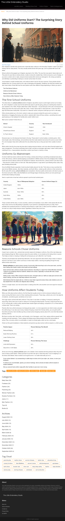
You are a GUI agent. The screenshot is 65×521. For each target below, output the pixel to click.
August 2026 (7, 417)
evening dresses (18, 470)
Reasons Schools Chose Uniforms (12, 93)
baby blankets (56, 466)
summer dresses (29, 460)
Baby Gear (6, 380)
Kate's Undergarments (56, 6)
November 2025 (8, 445)
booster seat (16, 466)
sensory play (7, 470)
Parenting (6, 390)
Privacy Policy (5, 511)
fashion (47, 466)
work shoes (7, 466)
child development (44, 463)
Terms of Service (6, 506)
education (43, 371)
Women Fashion (8, 393)
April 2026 (6, 429)
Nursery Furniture (8, 396)
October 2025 (7, 448)
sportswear (55, 463)
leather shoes (18, 460)
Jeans (5, 399)
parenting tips (7, 460)
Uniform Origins (44, 6)
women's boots (32, 463)
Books (5, 408)
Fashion (6, 386)
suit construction (40, 470)
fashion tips (41, 460)
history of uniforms (23, 371)
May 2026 (6, 426)
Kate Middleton (20, 463)
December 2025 (8, 442)
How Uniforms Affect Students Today (13, 96)
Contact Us (4, 509)
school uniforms (11, 371)
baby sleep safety (37, 466)
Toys (4, 405)
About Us (4, 504)
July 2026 (6, 420)
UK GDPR (4, 513)
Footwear (6, 383)
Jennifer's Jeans (18, 6)
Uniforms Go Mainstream (10, 91)
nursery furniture (8, 463)
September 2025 (8, 451)
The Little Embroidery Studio (14, 2)
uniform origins (34, 371)
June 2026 (6, 423)
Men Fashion (7, 402)
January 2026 (7, 439)
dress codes (51, 371)
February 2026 (8, 436)
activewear (29, 470)
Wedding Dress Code (31, 6)
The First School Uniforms (10, 88)
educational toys (51, 460)
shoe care (26, 466)
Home (2, 11)
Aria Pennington (6, 65)
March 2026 (6, 433)
